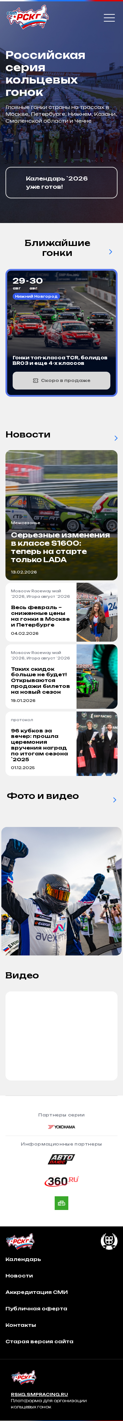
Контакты (20, 1325)
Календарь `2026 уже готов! (57, 182)
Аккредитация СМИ (36, 1292)
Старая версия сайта (39, 1341)
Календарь (23, 1259)
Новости (19, 1275)
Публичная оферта (36, 1308)
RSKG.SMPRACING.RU (39, 1394)
